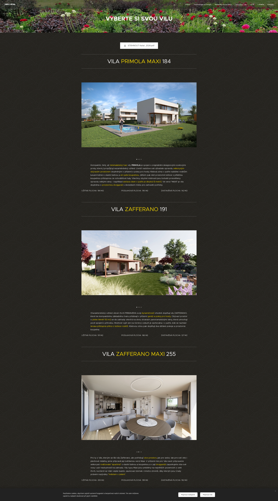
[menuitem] (188, 4)
